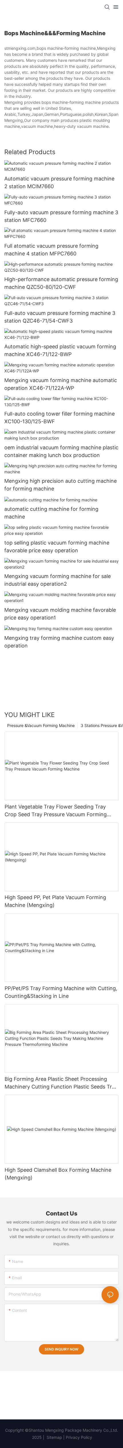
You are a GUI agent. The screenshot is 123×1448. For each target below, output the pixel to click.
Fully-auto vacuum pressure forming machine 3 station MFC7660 (61, 216)
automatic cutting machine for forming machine (51, 513)
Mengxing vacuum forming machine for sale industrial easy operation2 (57, 580)
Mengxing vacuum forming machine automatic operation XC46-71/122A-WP (60, 384)
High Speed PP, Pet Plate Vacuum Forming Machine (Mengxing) (55, 901)
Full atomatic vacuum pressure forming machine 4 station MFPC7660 (51, 250)
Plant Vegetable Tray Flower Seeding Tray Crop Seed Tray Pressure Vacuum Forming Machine (56, 811)
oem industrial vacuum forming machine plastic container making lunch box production (61, 451)
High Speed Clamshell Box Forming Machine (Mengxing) (58, 1174)
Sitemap (53, 1437)
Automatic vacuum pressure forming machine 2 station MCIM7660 (59, 182)
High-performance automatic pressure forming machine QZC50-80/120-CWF (61, 283)
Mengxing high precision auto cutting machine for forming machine (60, 485)
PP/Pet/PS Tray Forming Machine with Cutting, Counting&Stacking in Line (61, 992)
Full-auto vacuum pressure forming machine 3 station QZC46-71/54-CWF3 (59, 317)
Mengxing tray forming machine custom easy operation (59, 642)
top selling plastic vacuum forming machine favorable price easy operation (56, 546)
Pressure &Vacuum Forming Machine (41, 725)
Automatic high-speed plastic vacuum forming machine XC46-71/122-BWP (60, 350)
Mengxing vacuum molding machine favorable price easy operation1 (60, 614)
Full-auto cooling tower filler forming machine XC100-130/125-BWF (59, 417)
